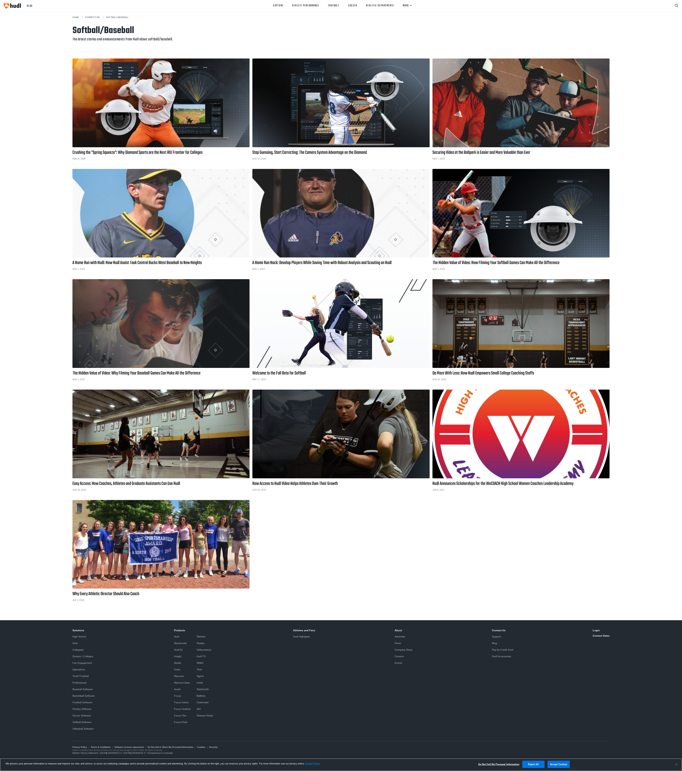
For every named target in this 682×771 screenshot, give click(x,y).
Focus (177, 695)
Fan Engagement (82, 662)
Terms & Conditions (101, 747)
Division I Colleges (82, 656)
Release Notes (205, 715)
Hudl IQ (178, 649)
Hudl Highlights (301, 636)
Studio (177, 662)
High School (79, 636)
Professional (79, 682)
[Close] (676, 764)
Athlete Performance (305, 5)
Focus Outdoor (182, 709)
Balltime (201, 695)
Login (596, 630)
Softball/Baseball (117, 17)
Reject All (533, 764)
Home (75, 17)
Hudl (176, 636)
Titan (199, 669)
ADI (199, 709)
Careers (399, 656)
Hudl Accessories (501, 656)
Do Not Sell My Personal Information (498, 764)
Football (333, 5)
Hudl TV (201, 656)
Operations (78, 669)
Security (213, 747)
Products (179, 630)
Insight (178, 656)
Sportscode (180, 643)
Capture (278, 5)
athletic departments (380, 5)
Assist (177, 689)
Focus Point (180, 722)
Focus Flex (180, 715)
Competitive (92, 17)
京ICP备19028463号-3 (134, 753)
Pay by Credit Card (502, 649)
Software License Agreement (129, 747)
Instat (200, 682)
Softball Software (81, 722)
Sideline (201, 636)
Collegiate (78, 649)
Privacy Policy (79, 747)
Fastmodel (203, 702)
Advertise (400, 636)
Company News (403, 649)
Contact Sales (601, 635)
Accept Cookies (558, 764)
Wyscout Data (182, 682)
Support (496, 636)
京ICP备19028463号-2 (111, 753)
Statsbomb (203, 689)
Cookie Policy (312, 763)
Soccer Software (81, 715)
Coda (177, 669)
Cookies (201, 747)
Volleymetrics (204, 649)
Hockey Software (81, 709)
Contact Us (498, 630)
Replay (200, 643)
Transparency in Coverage (160, 753)
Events (398, 662)
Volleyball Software (83, 728)
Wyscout (179, 676)
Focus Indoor (181, 702)
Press (398, 643)
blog (30, 5)
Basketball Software (83, 695)
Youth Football (80, 676)
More (406, 5)
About (398, 630)
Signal (200, 676)
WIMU (200, 662)
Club (75, 643)
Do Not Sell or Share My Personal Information (170, 747)
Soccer (352, 5)
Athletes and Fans (304, 630)
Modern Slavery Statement (85, 753)
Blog (494, 643)
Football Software (82, 702)
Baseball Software (82, 689)
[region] (341, 764)
